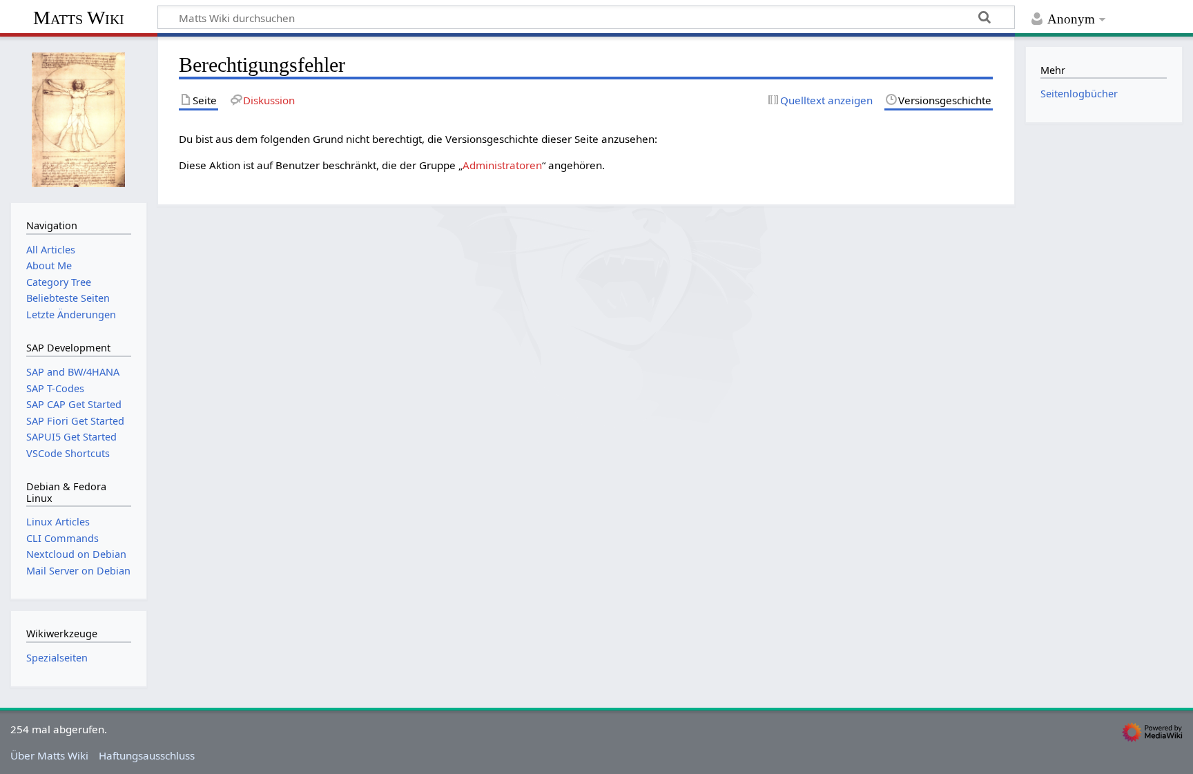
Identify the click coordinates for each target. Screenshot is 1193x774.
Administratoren (502, 165)
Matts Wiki (78, 17)
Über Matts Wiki (49, 755)
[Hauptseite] (78, 118)
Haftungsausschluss (147, 755)
